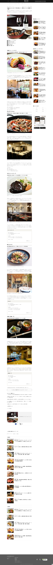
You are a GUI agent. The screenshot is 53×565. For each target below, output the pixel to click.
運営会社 (16, 558)
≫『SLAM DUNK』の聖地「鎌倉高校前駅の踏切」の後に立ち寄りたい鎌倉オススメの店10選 (19, 394)
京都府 (43, 111)
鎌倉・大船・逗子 (25, 6)
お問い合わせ (16, 557)
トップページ (8, 557)
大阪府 (43, 109)
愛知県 (37, 111)
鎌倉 (30, 6)
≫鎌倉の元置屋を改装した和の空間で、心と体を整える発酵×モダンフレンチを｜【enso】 (19, 399)
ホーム (8, 3)
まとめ (28, 6)
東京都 (37, 109)
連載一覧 (8, 558)
